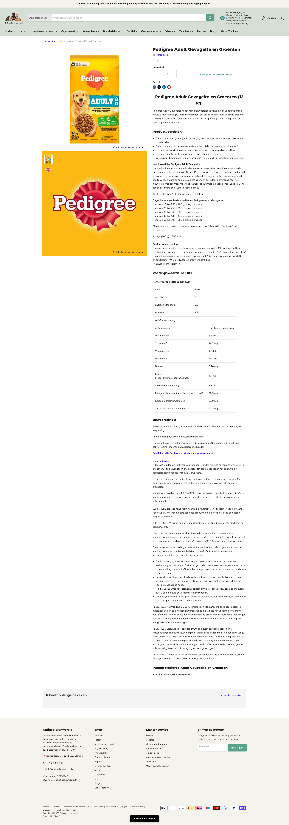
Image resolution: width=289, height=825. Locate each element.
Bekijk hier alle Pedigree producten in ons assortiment (183, 453)
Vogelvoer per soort (44, 31)
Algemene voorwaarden (158, 757)
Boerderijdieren (112, 31)
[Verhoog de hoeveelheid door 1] (180, 74)
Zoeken (150, 735)
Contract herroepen (144, 818)
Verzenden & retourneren (158, 744)
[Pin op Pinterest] (169, 87)
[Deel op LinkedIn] (164, 87)
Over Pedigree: (161, 461)
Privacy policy (153, 752)
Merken (201, 31)
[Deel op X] (159, 87)
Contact (150, 739)
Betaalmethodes (154, 748)
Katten (23, 31)
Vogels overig (69, 31)
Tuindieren (185, 31)
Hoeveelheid (159, 67)
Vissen (169, 31)
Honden (8, 31)
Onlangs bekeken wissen (231, 695)
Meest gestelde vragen (157, 765)
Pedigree (163, 55)
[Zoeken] (210, 17)
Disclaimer (151, 761)
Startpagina (49, 41)
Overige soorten (150, 31)
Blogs (213, 31)
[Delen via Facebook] (154, 87)
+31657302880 (54, 763)
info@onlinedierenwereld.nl (60, 769)
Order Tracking (229, 31)
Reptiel (131, 31)
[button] (269, 18)
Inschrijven (237, 747)
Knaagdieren (89, 31)
